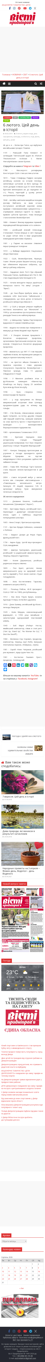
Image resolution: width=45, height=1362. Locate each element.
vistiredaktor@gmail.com (25, 1358)
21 (27, 1275)
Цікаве (6, 121)
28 (27, 1279)
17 (3, 1275)
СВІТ (15, 117)
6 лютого (19, 134)
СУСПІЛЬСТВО (25, 117)
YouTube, (34, 675)
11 (9, 1271)
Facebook (22, 678)
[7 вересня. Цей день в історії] (22, 771)
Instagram (32, 678)
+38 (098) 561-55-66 (25, 1356)
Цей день (6, 140)
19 (15, 1275)
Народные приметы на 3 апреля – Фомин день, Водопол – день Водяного (21, 871)
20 (21, 1275)
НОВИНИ (7, 117)
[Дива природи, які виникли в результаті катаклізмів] (22, 806)
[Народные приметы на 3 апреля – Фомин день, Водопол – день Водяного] (22, 843)
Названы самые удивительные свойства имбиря (20, 750)
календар (16, 137)
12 (15, 1271)
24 (3, 1279)
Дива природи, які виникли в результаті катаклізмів (19, 832)
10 (3, 1271)
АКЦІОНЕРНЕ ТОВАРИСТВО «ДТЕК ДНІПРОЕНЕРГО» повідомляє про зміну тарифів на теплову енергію (21, 1073)
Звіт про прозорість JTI (23, 1340)
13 (21, 1271)
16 (39, 1271)
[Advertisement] (22, 49)
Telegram (27, 166)
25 (9, 1279)
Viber (37, 166)
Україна (35, 117)
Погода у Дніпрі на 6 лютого (26, 736)
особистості (25, 137)
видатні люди (28, 134)
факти (37, 137)
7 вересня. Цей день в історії (18, 796)
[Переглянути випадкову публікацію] (41, 83)
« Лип (21, 1288)
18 (9, 1275)
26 (15, 1279)
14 (27, 1271)
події (32, 137)
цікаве (13, 140)
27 (21, 1279)
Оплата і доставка (13, 1335)
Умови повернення (31, 1335)
